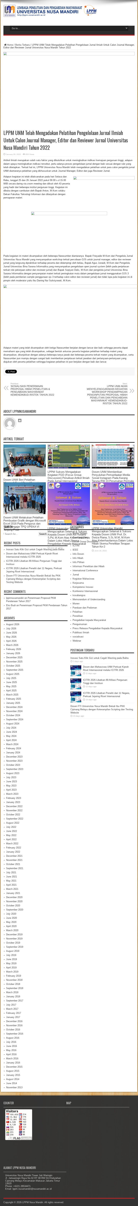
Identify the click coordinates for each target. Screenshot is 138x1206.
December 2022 (14, 806)
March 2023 (12, 794)
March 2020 (12, 930)
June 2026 (11, 632)
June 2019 (11, 959)
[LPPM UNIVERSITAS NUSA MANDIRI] (50, 14)
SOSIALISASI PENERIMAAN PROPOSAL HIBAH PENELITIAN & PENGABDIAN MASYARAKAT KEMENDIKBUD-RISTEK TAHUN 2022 (32, 389)
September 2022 (14, 818)
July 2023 (11, 777)
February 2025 (13, 698)
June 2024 (11, 732)
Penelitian (78, 616)
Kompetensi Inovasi (83, 587)
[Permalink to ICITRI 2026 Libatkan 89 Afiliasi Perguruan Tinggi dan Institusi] (75, 688)
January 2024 (13, 752)
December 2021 (14, 856)
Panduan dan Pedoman (85, 607)
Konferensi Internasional (85, 591)
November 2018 (14, 980)
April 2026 (11, 641)
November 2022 (14, 810)
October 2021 (13, 864)
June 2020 (11, 918)
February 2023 (13, 798)
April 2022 (11, 839)
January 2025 (13, 703)
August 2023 (12, 773)
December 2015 (14, 1066)
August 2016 (12, 1037)
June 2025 (11, 682)
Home (10, 45)
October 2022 (13, 814)
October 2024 (13, 715)
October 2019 (13, 942)
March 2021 (12, 889)
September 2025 (14, 670)
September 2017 (14, 1000)
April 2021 (11, 885)
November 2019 (14, 938)
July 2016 (11, 1042)
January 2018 (13, 996)
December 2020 (14, 897)
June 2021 (11, 876)
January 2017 (13, 1017)
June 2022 (11, 831)
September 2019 (14, 947)
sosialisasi (78, 636)
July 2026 (11, 628)
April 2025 (11, 690)
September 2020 (14, 909)
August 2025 (12, 674)
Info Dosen (78, 554)
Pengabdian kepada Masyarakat (89, 620)
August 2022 (12, 822)
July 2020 (11, 913)
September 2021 (14, 868)
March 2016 (12, 1058)
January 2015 (13, 1075)
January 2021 (13, 893)
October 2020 (13, 905)
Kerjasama (78, 583)
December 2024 (14, 707)
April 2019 (11, 967)
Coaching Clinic (81, 537)
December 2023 (14, 756)
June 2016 (11, 1046)
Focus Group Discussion (85, 541)
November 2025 (14, 661)
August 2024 (12, 723)
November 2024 (14, 711)
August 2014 (12, 1079)
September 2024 (14, 719)
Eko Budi (11, 605)
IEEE (75, 549)
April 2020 (11, 926)
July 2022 (11, 827)
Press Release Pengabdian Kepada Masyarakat (97, 628)
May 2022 (11, 835)
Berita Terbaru (22, 45)
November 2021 (14, 860)
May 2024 (11, 736)
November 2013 (14, 1087)
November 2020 (14, 901)
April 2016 (11, 1054)
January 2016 (13, 1062)
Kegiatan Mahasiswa (83, 578)
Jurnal (76, 574)
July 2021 (11, 872)
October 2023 (13, 765)
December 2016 (14, 1021)
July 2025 (11, 678)
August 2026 (12, 624)
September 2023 (14, 769)
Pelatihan (77, 611)
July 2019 (11, 955)
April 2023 (11, 789)
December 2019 (14, 934)
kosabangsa (79, 595)
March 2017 (12, 1009)
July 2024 (11, 727)
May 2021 (11, 880)
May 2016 (11, 1050)
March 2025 (12, 694)
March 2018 (12, 992)
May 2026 (11, 636)
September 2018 (14, 988)
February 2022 (13, 847)
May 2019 (11, 963)
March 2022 (12, 843)
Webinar (77, 640)
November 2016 (14, 1025)
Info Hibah (78, 558)
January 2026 (13, 653)
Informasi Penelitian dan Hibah (88, 566)
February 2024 (13, 748)
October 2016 (13, 1029)
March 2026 (12, 645)
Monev (76, 603)
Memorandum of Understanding (89, 599)
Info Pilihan (78, 562)
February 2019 (13, 975)
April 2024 (11, 740)
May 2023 (11, 785)
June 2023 (11, 781)
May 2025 (11, 686)
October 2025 (13, 665)
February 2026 (13, 649)
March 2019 (12, 971)
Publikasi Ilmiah (81, 632)
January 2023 (13, 802)
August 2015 (12, 1071)
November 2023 (14, 760)
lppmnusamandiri (15, 598)
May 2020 (11, 922)
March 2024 (12, 744)
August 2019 (12, 951)
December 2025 (14, 657)
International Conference (85, 570)
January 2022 (13, 851)
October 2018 (13, 984)
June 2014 (11, 1083)
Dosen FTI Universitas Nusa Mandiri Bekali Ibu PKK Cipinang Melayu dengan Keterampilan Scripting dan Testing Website (33, 578)
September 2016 (14, 1033)
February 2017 (13, 1013)
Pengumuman (80, 624)
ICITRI (76, 545)
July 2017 (11, 1004)
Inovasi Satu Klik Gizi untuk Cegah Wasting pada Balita (35, 549)
